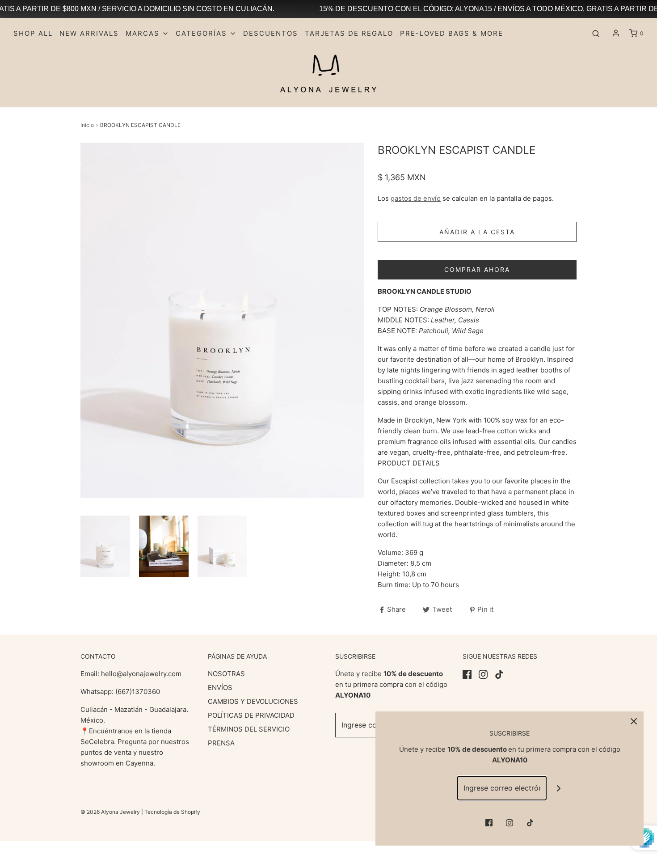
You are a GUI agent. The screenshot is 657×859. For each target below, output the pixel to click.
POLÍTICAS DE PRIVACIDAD (251, 715)
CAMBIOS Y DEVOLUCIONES (253, 701)
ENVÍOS (220, 687)
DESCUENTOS (270, 33)
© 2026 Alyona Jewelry (110, 811)
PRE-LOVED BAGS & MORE (451, 33)
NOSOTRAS (226, 673)
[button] (105, 547)
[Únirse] (559, 788)
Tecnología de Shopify (172, 811)
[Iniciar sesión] (616, 33)
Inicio (87, 125)
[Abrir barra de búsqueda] (596, 33)
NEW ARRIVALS (89, 33)
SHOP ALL (33, 33)
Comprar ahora (477, 269)
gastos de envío (416, 198)
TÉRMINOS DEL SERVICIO (249, 729)
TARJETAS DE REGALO (349, 33)
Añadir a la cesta (477, 232)
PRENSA (221, 743)
